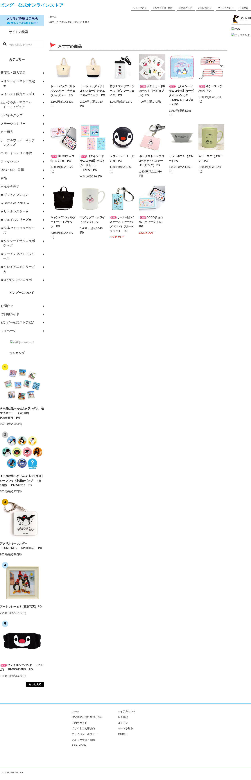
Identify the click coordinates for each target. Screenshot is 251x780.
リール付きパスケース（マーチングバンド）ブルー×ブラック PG (122, 224)
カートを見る (125, 728)
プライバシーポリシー (84, 734)
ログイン (123, 722)
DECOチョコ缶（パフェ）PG (62, 158)
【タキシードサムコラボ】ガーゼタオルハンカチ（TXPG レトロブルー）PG (181, 95)
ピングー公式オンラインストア (32, 5)
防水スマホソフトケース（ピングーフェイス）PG (122, 91)
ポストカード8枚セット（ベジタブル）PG (152, 91)
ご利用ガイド (185, 8)
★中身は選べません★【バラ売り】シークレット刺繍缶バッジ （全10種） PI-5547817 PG (22, 480)
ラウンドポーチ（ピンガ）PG (122, 158)
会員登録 (243, 8)
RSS (74, 745)
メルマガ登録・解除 (163, 8)
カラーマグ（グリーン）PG (210, 158)
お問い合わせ (204, 8)
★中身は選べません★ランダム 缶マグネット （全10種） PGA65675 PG (22, 413)
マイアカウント (225, 8)
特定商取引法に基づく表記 (87, 717)
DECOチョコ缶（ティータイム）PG (151, 222)
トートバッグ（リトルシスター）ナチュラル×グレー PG (63, 91)
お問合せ (123, 734)
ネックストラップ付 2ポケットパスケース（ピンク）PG (151, 160)
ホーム (53, 16)
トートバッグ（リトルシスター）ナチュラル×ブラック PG (92, 91)
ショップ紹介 (139, 8)
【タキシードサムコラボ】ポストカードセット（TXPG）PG (92, 162)
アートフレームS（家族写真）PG (21, 606)
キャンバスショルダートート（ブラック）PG (63, 222)
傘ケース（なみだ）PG (210, 88)
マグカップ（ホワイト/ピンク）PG (92, 219)
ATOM (82, 745)
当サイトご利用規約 (83, 728)
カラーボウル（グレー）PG (181, 158)
